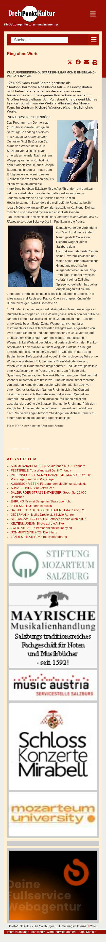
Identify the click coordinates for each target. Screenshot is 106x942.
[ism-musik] (53, 564)
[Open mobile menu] (93, 39)
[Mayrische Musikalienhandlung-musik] (53, 626)
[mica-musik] (53, 685)
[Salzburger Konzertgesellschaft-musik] (53, 746)
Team (81, 932)
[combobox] (39, 40)
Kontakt (91, 932)
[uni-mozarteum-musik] (53, 814)
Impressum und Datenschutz (26, 932)
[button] (69, 62)
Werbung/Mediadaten (61, 932)
